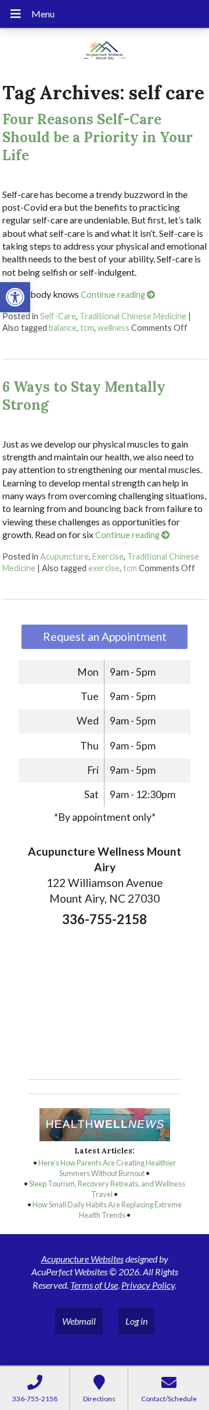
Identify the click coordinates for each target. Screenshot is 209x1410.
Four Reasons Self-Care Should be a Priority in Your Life (97, 137)
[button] (15, 297)
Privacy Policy (148, 1284)
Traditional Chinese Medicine (133, 316)
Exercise (108, 556)
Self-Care (58, 316)
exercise (104, 568)
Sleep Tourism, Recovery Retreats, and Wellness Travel (107, 1189)
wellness (113, 328)
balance (63, 328)
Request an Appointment (105, 636)
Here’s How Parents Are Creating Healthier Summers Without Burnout (107, 1168)
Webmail (79, 1320)
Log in (136, 1320)
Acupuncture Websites (82, 1258)
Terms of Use (94, 1284)
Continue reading (114, 295)
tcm (87, 328)
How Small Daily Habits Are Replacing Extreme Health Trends (107, 1210)
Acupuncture (64, 556)
